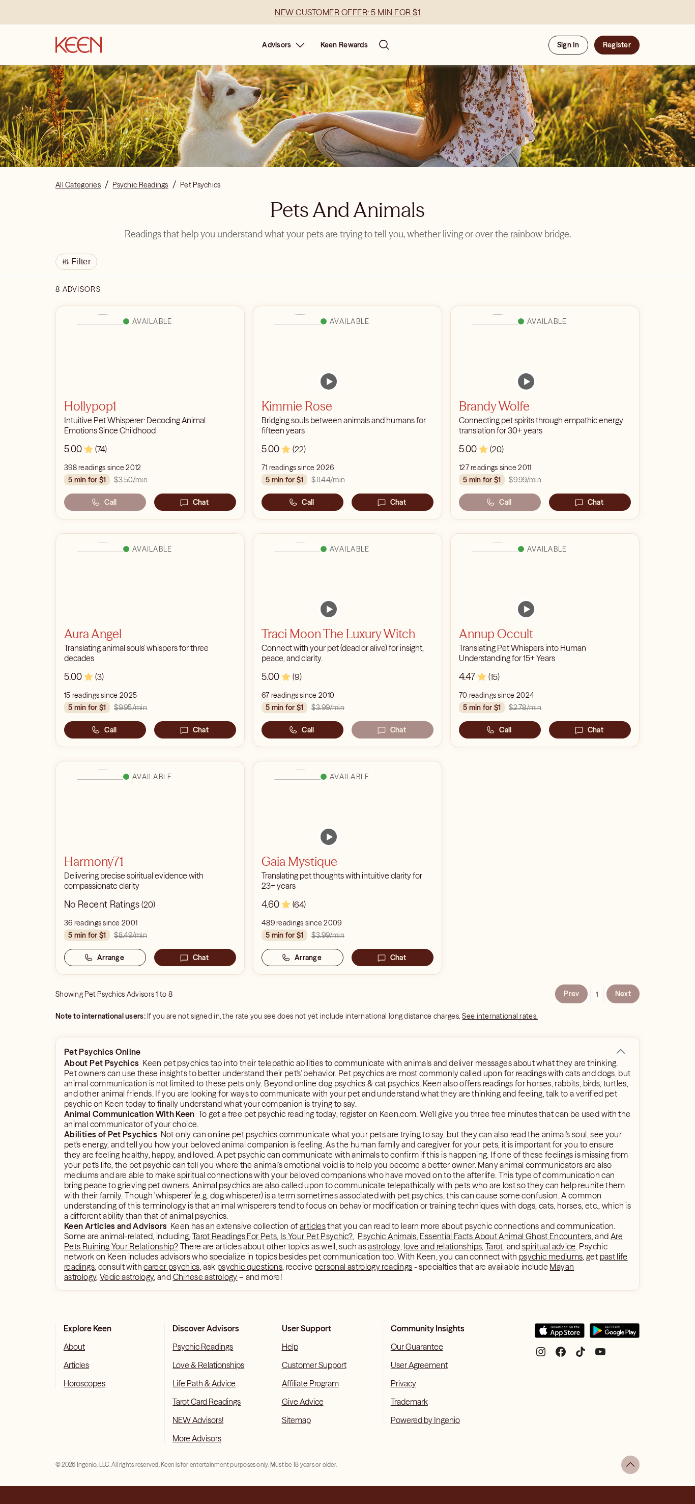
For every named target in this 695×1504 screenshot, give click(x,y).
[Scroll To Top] (630, 1465)
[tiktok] (580, 1355)
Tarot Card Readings (206, 1402)
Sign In (568, 44)
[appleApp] (560, 1335)
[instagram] (541, 1355)
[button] (621, 1052)
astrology (384, 1246)
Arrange (110, 957)
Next (623, 993)
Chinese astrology (205, 1277)
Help (290, 1347)
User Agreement (419, 1365)
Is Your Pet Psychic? (316, 1236)
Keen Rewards (344, 44)
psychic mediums (551, 1256)
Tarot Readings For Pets (234, 1236)
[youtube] (600, 1355)
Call (110, 502)
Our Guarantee (417, 1347)
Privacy (403, 1383)
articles (313, 1226)
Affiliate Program (310, 1383)
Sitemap (296, 1420)
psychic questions (249, 1267)
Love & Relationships (208, 1365)
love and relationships (442, 1246)
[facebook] (561, 1355)
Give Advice (303, 1402)
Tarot (494, 1246)
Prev (571, 993)
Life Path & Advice (204, 1383)
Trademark (409, 1402)
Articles (76, 1365)
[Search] (384, 45)
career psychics (171, 1267)
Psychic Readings (202, 1347)
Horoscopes (84, 1383)
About (74, 1347)
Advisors (276, 44)
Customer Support (314, 1365)
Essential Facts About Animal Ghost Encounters (505, 1236)
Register (617, 44)
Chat (201, 502)
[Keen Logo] (78, 45)
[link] (329, 381)
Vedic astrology (127, 1277)
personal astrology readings (363, 1267)
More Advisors (196, 1438)
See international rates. (500, 1016)
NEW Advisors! (197, 1420)
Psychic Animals (387, 1236)
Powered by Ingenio (425, 1420)
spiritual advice (549, 1246)
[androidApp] (615, 1335)
